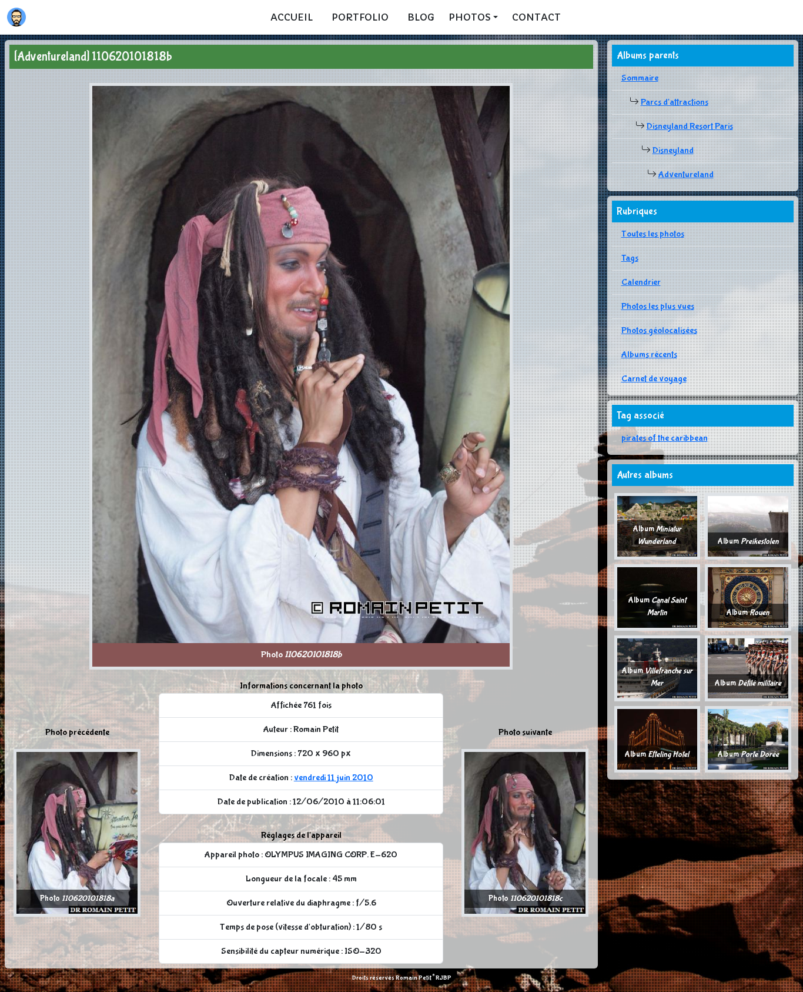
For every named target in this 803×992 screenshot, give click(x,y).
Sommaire (639, 78)
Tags (629, 258)
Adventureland (686, 174)
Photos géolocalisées (659, 330)
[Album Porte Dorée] (748, 738)
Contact (536, 17)
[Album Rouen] (748, 596)
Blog (420, 17)
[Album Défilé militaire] (748, 667)
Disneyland (673, 150)
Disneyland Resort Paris (690, 126)
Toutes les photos (652, 233)
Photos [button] (470, 17)
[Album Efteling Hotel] (657, 738)
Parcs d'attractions (674, 102)
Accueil (291, 17)
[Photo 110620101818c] (524, 832)
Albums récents (649, 354)
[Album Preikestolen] (748, 525)
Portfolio (360, 17)
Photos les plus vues (657, 306)
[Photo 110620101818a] (77, 832)
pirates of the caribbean (664, 438)
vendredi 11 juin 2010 (333, 777)
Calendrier (641, 282)
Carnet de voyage (654, 378)
